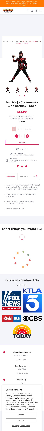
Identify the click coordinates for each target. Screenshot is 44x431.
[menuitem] (28, 10)
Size (22, 126)
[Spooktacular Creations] (8, 10)
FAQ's (22, 383)
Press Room (22, 360)
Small (20, 129)
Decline (21, 420)
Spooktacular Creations (22, 119)
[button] (28, 10)
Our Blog (22, 369)
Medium (28, 129)
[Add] (27, 136)
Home (5, 41)
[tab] (11, 176)
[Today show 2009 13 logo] (22, 331)
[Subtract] (16, 136)
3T (14, 129)
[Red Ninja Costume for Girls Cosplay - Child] (8, 89)
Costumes (14, 41)
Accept (21, 415)
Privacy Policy (32, 409)
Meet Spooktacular (22, 355)
